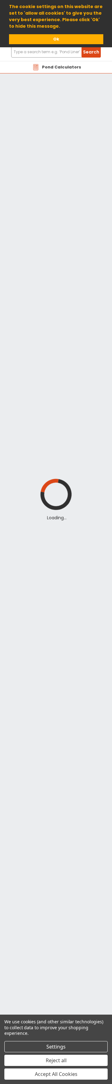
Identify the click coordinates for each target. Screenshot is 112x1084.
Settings (56, 1046)
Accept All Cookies (56, 1074)
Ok (56, 39)
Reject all (56, 1060)
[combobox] (56, 52)
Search (91, 52)
